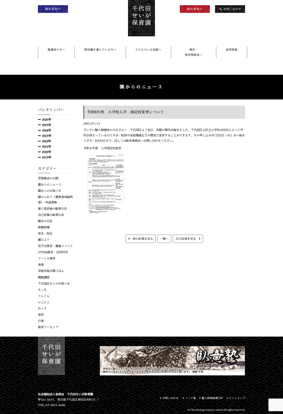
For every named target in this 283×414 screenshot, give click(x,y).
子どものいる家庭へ (148, 49)
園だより (44, 239)
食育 (41, 314)
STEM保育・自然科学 (53, 252)
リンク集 (190, 398)
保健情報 (44, 227)
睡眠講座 (44, 277)
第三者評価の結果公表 (52, 208)
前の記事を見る (141, 238)
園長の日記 (45, 221)
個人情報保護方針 (212, 398)
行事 (41, 321)
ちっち (42, 289)
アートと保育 (46, 258)
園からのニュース (49, 184)
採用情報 (231, 49)
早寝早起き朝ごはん (51, 270)
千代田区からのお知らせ (54, 283)
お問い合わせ (170, 398)
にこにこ (44, 302)
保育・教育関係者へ (193, 52)
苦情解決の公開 (48, 178)
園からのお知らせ (49, 190)
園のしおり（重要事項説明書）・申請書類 (55, 200)
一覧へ (164, 238)
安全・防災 (45, 233)
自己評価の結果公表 (51, 214)
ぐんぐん (44, 296)
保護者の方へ (56, 49)
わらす (42, 308)
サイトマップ (236, 398)
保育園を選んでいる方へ (100, 49)
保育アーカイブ (48, 327)
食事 (41, 264)
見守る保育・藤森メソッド (55, 246)
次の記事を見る (187, 238)
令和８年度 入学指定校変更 (102, 148)
